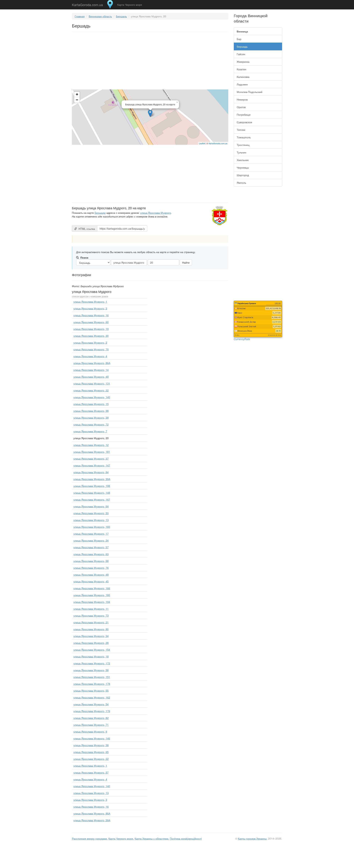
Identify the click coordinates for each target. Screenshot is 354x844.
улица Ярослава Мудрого (155, 213)
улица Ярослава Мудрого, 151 (91, 677)
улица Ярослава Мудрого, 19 (91, 329)
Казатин (241, 69)
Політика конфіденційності (186, 838)
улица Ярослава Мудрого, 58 (91, 670)
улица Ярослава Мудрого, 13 (91, 520)
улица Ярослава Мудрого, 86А (91, 363)
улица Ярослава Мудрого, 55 (91, 690)
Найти (186, 262)
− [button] (77, 100)
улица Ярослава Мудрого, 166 (91, 588)
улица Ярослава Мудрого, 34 (91, 636)
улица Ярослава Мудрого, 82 (91, 718)
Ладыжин (242, 84)
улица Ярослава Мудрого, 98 (91, 411)
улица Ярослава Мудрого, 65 (91, 752)
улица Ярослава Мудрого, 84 (91, 472)
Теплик (241, 130)
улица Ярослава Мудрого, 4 (90, 356)
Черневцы (243, 167)
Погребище (244, 114)
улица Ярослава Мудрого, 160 (91, 527)
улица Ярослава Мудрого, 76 (91, 568)
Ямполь (241, 182)
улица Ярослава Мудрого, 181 (91, 452)
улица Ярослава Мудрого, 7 (90, 431)
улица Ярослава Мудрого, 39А (91, 479)
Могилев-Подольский (249, 92)
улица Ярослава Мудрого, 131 (91, 383)
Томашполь (244, 137)
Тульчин (241, 152)
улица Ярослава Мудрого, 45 (91, 581)
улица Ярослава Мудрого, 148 (91, 492)
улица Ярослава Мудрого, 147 (91, 465)
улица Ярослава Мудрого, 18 (91, 656)
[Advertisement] (150, 61)
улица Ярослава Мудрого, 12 (91, 445)
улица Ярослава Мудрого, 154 (91, 649)
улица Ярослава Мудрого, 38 (91, 745)
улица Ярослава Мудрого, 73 (91, 615)
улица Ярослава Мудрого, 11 (91, 608)
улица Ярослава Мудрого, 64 (91, 506)
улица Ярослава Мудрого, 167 (91, 499)
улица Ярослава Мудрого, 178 (91, 684)
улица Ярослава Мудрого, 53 (91, 513)
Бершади (100, 213)
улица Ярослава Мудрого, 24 (91, 540)
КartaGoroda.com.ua (218, 143)
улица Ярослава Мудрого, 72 (91, 424)
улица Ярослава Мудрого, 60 (91, 322)
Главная (80, 16)
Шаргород (243, 175)
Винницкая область (100, 16)
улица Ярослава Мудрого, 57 (91, 547)
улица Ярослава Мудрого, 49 (91, 376)
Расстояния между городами (89, 838)
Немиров (242, 99)
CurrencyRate (242, 339)
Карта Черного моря (129, 4)
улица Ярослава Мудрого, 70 (91, 349)
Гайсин (241, 54)
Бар (239, 39)
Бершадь (121, 16)
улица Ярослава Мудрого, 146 (91, 738)
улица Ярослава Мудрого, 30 (91, 336)
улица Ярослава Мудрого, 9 (90, 731)
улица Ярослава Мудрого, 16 (91, 315)
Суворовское (244, 122)
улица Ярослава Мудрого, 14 (91, 370)
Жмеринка (243, 61)
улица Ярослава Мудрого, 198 (91, 486)
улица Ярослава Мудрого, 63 (91, 554)
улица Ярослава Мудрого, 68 (91, 561)
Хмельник (243, 160)
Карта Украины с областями (151, 838)
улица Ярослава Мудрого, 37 (91, 458)
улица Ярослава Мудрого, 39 (91, 417)
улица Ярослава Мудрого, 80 (91, 629)
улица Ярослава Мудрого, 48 (91, 574)
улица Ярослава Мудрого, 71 (91, 725)
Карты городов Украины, (252, 838)
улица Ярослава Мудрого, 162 (91, 697)
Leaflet (202, 143)
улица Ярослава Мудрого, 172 (91, 663)
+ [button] (77, 94)
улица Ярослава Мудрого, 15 (91, 404)
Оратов (241, 107)
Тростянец (243, 145)
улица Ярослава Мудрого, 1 (90, 301)
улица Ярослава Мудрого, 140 (91, 397)
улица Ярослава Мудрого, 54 (91, 704)
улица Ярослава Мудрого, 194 (91, 602)
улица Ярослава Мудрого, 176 (91, 711)
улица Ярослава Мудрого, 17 (91, 533)
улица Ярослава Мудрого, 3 (90, 308)
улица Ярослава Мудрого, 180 (91, 595)
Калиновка (243, 77)
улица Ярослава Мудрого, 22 (91, 390)
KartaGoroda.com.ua (87, 4)
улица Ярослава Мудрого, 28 (91, 643)
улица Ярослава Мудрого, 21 (91, 622)
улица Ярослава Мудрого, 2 (90, 342)
